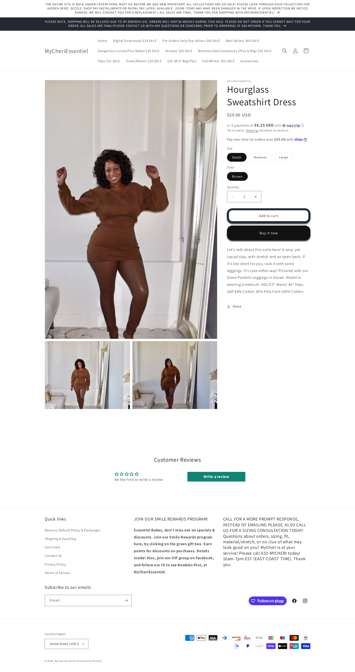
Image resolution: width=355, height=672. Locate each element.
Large (286, 158)
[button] (284, 50)
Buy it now (269, 233)
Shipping (252, 130)
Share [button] (237, 306)
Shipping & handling (60, 538)
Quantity (233, 187)
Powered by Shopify (89, 661)
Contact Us (53, 555)
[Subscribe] (126, 600)
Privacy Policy (55, 564)
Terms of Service (57, 573)
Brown (237, 176)
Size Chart (52, 547)
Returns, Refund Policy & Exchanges (72, 530)
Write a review (216, 476)
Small (236, 157)
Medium (263, 158)
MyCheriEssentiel (65, 661)
